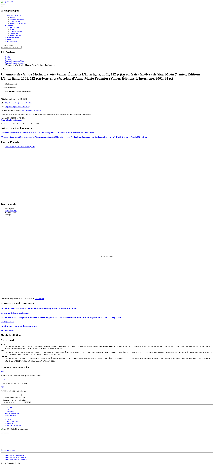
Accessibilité (9, 411)
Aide (7, 409)
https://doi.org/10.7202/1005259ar (17, 107)
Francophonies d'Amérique (14, 61)
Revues (12, 17)
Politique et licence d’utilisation (16, 459)
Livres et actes (15, 21)
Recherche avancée (12, 37)
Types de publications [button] (13, 15)
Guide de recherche (12, 413)
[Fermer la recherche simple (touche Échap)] (4, 4)
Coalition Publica (16, 31)
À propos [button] (8, 27)
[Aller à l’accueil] (7, 2)
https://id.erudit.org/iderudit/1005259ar (18, 103)
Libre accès (14, 33)
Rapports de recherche (18, 23)
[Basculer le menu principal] (2, 6)
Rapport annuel (15, 35)
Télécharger (39, 299)
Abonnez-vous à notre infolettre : (14, 400)
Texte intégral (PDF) (12, 147)
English (8, 39)
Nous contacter (10, 415)
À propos (15, 27)
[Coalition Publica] (8, 450)
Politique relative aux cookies (15, 457)
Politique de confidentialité (14, 455)
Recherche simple (7, 45)
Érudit (12, 29)
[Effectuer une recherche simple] (2, 4)
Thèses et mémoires (17, 19)
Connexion (9, 25)
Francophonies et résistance (15, 63)
